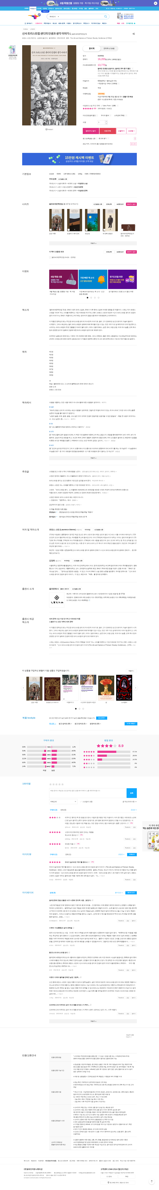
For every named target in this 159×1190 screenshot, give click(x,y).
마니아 (52, 724)
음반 (85, 8)
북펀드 (104, 23)
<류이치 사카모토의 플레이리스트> (84, 594)
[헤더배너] (126, 16)
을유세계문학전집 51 (79, 34)
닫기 (156, 3)
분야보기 (29, 23)
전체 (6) (63, 810)
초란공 (51, 879)
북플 (118, 23)
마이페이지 (119, 8)
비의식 (51, 945)
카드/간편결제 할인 (89, 115)
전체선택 (109, 204)
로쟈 (50, 970)
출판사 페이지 (64, 589)
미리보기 (50, 129)
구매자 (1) (53, 854)
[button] (87, 297)
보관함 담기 (120, 204)
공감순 (120, 854)
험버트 (67, 848)
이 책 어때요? (131, 723)
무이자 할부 (105, 115)
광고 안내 (116, 1161)
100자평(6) (101, 108)
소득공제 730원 (119, 115)
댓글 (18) (76, 921)
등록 (131, 793)
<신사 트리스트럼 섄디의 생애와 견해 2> (115, 550)
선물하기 (121, 131)
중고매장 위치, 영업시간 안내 (119, 1182)
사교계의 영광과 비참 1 (88, 702)
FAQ (126, 1176)
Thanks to (127, 827)
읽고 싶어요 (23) (65, 724)
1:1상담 (100, 1056)
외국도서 (51, 8)
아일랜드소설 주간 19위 (91, 106)
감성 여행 (52, 233)
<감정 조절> (112, 594)
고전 (58, 187)
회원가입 (112, 8)
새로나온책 (61, 23)
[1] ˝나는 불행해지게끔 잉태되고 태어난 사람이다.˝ (69, 425)
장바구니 (132, 8)
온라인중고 (67, 8)
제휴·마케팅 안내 (82, 1161)
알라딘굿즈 (58, 8)
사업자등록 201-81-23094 (43, 1173)
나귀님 (51, 998)
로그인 (107, 8)
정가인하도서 (77, 23)
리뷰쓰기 (132, 854)
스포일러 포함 (88, 801)
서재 (122, 23)
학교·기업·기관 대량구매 (127, 1161)
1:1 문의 (109, 1176)
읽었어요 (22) (95, 724)
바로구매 (107, 131)
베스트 (55, 23)
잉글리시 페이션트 (73, 233)
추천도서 (86, 23)
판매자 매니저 (93, 1161)
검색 (105, 16)
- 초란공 (87, 427)
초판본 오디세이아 (52, 702)
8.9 (95, 108)
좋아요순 (118, 892)
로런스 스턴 (26, 38)
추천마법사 (47, 23)
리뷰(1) (109, 108)
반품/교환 (108, 1056)
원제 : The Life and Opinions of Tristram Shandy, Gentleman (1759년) (89, 38)
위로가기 (152, 1182)
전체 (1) (68, 854)
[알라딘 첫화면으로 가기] (35, 16)
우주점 (81, 8)
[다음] (69, 85)
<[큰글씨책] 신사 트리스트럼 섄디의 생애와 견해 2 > (82, 550)
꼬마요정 (52, 1013)
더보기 (66, 419)
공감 (134, 827)
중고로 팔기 (103, 138)
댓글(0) (71, 879)
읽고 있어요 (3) (80, 724)
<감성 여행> (59, 550)
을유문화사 (52, 38)
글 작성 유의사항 (129, 801)
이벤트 (69, 23)
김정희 (39, 38)
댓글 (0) (88, 827)
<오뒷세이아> (103, 594)
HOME (27, 8)
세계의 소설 (72, 183)
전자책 (39, 8)
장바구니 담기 (91, 131)
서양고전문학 (67, 187)
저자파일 (87, 529)
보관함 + (131, 131)
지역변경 (120, 99)
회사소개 (26, 1161)
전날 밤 (87, 233)
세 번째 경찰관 (107, 233)
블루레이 (91, 8)
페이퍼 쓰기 (131, 892)
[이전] (29, 85)
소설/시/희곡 (61, 183)
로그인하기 (101, 718)
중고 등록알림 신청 (89, 138)
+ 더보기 (102, 876)
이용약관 (41, 1161)
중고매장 (74, 8)
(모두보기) (55, 553)
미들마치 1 (70, 702)
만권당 (45, 8)
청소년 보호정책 (63, 1161)
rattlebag (67, 839)
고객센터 (126, 8)
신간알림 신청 (62, 179)
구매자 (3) (53, 810)
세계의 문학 (72, 190)
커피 (97, 8)
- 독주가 (103, 402)
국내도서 (33, 8)
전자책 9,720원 (109, 49)
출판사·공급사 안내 (105, 1161)
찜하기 (134, 921)
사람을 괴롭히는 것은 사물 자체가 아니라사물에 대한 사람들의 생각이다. (77, 402)
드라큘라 (124, 702)
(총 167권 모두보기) (70, 204)
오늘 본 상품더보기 (130, 1036)
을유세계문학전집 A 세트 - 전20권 (63, 257)
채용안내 (33, 1161)
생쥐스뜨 (67, 827)
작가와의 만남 (95, 23)
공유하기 (133, 34)
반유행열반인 (53, 921)
